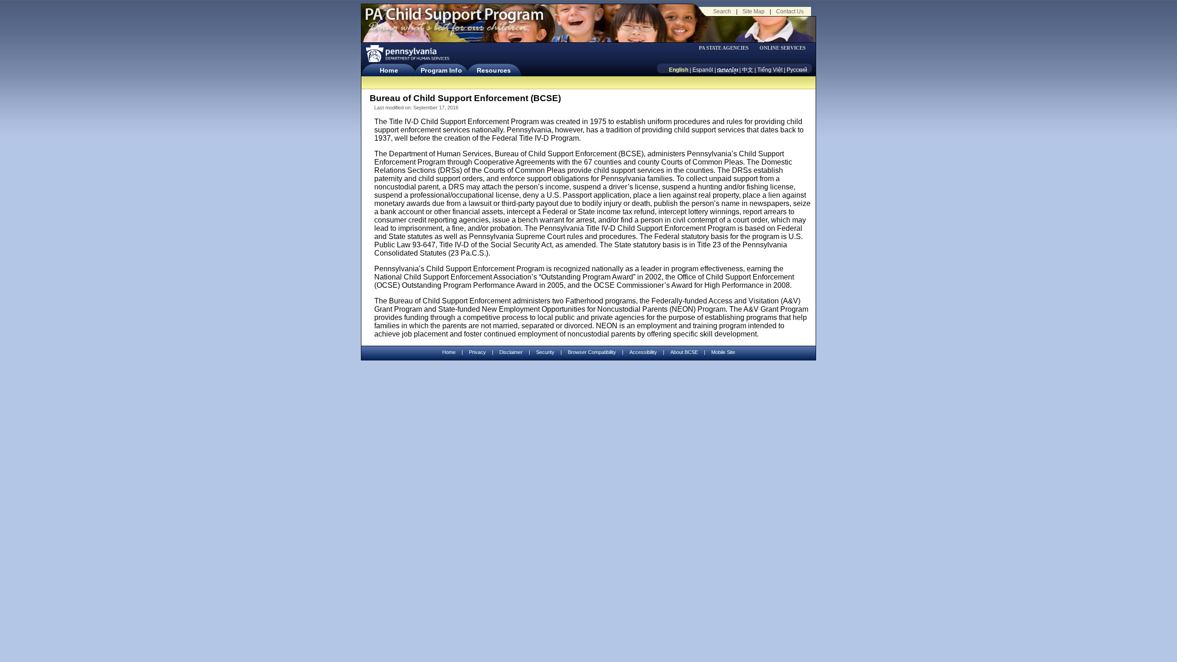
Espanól (702, 70)
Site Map (754, 11)
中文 (747, 70)
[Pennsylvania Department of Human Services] (407, 54)
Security (545, 352)
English (678, 70)
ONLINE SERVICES (783, 48)
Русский (797, 70)
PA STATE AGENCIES (723, 48)
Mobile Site (723, 352)
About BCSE (684, 352)
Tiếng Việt (770, 70)
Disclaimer (511, 352)
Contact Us (790, 11)
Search (722, 11)
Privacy (477, 352)
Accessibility (643, 352)
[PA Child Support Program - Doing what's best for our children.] (454, 20)
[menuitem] (726, 48)
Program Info (441, 70)
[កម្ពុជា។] (727, 70)
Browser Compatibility (592, 352)
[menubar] (726, 48)
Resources (494, 70)
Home (389, 70)
